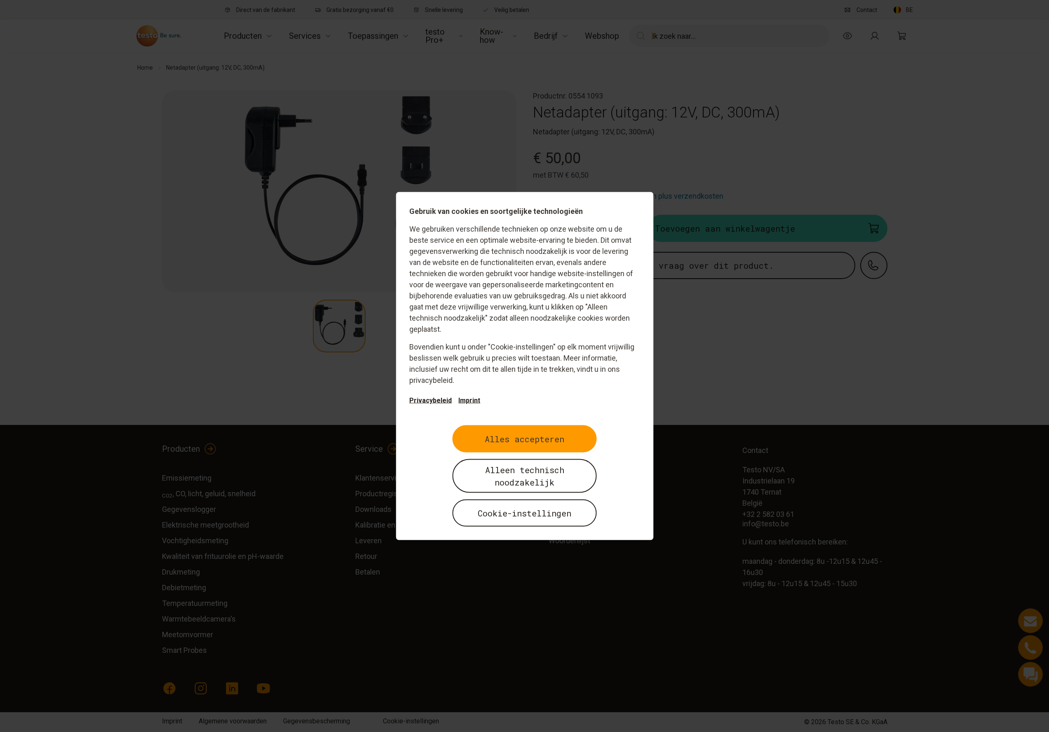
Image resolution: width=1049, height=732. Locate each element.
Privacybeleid (430, 400)
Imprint (469, 400)
